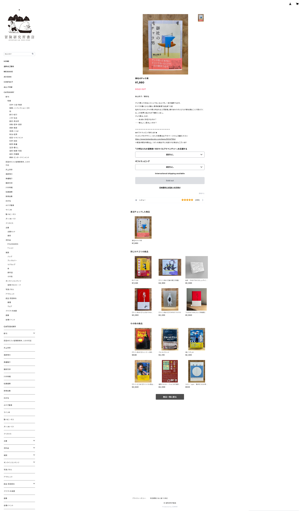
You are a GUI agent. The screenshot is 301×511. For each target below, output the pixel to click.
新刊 (7, 97)
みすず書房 (10, 205)
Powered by (167, 507)
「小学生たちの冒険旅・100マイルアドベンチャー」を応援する (161, 149)
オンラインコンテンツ (13, 281)
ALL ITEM (8, 87)
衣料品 (8, 240)
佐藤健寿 (9, 192)
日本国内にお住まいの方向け (169, 188)
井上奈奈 (9, 170)
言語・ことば (14, 131)
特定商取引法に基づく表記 (159, 498)
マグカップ (11, 264)
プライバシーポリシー (139, 498)
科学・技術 (13, 141)
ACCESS (8, 77)
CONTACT (8, 82)
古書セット (11, 232)
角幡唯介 (9, 178)
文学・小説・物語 (15, 105)
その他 (10, 276)
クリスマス (9, 223)
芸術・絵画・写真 (15, 151)
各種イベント (10, 320)
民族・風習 (13, 128)
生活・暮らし (14, 147)
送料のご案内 (9, 66)
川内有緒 (9, 187)
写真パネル (10, 289)
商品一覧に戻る (170, 397)
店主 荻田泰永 (11, 298)
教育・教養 (13, 144)
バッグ (10, 256)
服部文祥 (9, 183)
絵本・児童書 (14, 154)
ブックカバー (12, 260)
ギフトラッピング (142, 161)
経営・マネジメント (16, 138)
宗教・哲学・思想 (15, 124)
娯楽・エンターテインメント (19, 157)
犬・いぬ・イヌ (11, 219)
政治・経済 (13, 134)
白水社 (8, 201)
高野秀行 (9, 174)
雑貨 (7, 253)
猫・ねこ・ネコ (11, 214)
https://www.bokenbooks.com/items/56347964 (155, 139)
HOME (6, 61)
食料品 (10, 272)
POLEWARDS (13, 244)
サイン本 (9, 210)
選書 (7, 315)
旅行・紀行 (13, 115)
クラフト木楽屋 (11, 311)
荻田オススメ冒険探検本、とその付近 (18, 341)
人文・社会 (13, 118)
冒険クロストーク (14, 285)
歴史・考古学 (14, 121)
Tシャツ (10, 248)
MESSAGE (8, 72)
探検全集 (9, 196)
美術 (9, 236)
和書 (9, 101)
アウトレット (10, 294)
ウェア (10, 306)
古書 (7, 228)
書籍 (9, 302)
